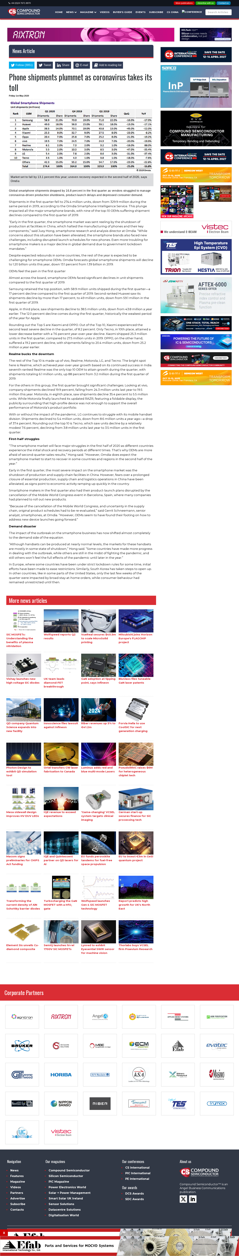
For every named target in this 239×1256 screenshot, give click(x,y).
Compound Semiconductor (69, 1170)
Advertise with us (206, 3)
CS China (172, 12)
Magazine (87, 12)
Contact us (224, 3)
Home (59, 12)
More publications (184, 3)
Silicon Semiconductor (66, 1176)
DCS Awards (134, 1193)
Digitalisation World (64, 1215)
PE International (137, 1179)
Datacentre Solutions (65, 1209)
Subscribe (156, 12)
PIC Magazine (59, 1181)
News (70, 12)
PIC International (137, 1173)
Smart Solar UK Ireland (66, 1198)
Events (141, 12)
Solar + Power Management (69, 1193)
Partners (16, 1193)
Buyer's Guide (122, 12)
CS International (137, 1167)
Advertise (17, 1198)
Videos (105, 12)
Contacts (17, 1209)
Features (17, 1176)
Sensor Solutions (61, 1204)
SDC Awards (134, 1199)
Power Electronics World (67, 1187)
